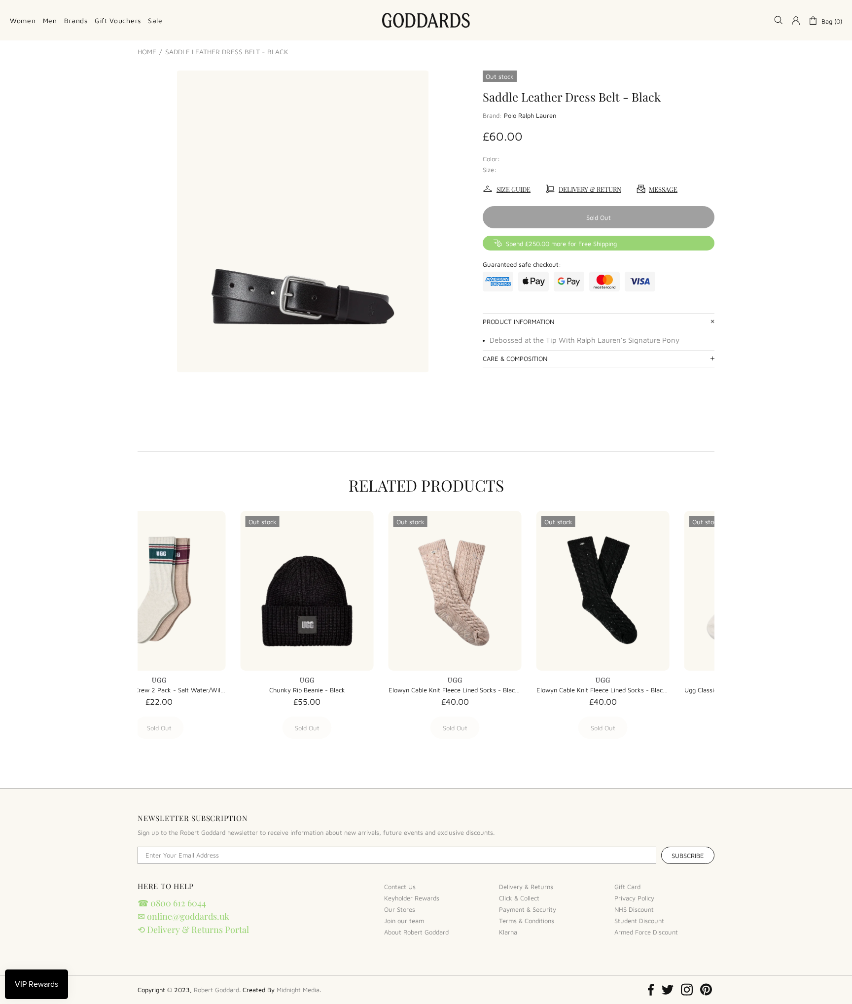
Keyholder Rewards (411, 898)
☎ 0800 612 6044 (172, 903)
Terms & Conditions (526, 921)
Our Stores (399, 909)
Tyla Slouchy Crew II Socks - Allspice (648, 690)
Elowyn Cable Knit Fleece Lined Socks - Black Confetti (204, 690)
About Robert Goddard (416, 932)
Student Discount (639, 921)
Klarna (508, 932)
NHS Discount (634, 909)
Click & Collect (519, 898)
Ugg (204, 680)
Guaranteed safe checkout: (522, 264)
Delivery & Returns (526, 887)
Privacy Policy (634, 898)
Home (147, 52)
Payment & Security (527, 909)
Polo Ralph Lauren (530, 115)
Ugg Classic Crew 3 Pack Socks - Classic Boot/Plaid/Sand (500, 690)
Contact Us (400, 887)
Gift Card (627, 887)
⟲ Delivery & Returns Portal (193, 929)
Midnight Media (298, 990)
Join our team (404, 921)
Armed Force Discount (646, 932)
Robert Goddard (426, 20)
